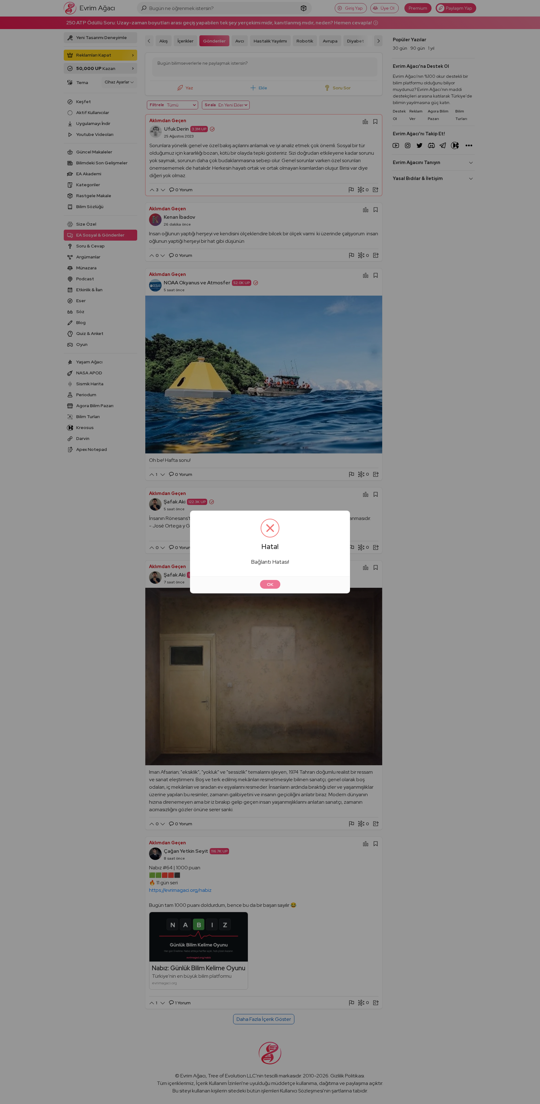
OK (270, 584)
